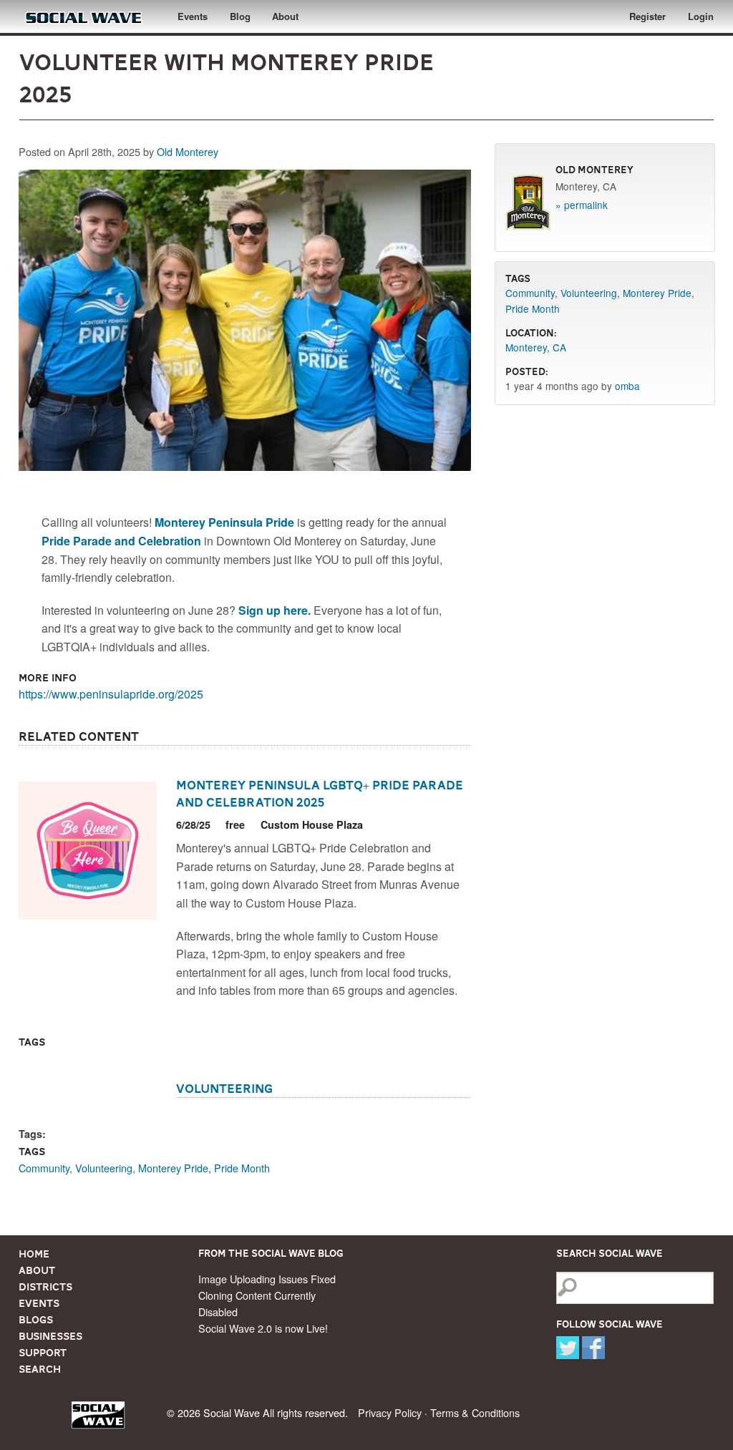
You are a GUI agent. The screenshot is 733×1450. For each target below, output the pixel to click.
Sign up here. (274, 610)
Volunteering (224, 1089)
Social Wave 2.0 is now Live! (263, 1327)
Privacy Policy (390, 1412)
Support (43, 1352)
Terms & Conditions (475, 1412)
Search (40, 1369)
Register (647, 16)
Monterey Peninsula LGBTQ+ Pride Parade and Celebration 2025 (319, 793)
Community (44, 1167)
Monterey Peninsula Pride (224, 522)
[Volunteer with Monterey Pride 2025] (244, 323)
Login (701, 16)
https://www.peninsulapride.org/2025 (111, 694)
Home (34, 1253)
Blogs (36, 1319)
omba (627, 386)
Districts (45, 1286)
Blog (240, 16)
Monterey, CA (535, 347)
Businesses (50, 1336)
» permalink (581, 205)
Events (193, 16)
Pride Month (242, 1167)
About (285, 16)
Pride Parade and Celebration (121, 540)
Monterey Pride (173, 1167)
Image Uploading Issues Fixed (267, 1278)
